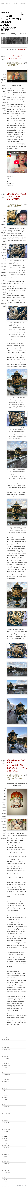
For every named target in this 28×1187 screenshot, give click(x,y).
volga (5, 839)
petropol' (4, 91)
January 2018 (6, 1145)
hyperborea (3, 252)
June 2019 (5, 1115)
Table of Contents (5, 8)
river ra (2, 272)
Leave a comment (25, 63)
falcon (2, 232)
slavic (4, 833)
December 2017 (6, 1147)
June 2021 (5, 1088)
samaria (4, 97)
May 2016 (5, 1179)
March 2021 (6, 1095)
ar (5, 219)
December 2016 (6, 1165)
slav (5, 832)
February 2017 (6, 1161)
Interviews (3, 6)
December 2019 (6, 1108)
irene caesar (3, 253)
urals (2, 301)
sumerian (4, 295)
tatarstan (4, 297)
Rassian (4, 264)
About (2, 3)
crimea (4, 80)
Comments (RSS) (7, 1039)
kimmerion (4, 88)
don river (2, 82)
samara (4, 281)
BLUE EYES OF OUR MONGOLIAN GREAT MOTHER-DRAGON (17, 765)
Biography (8, 3)
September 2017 (7, 1154)
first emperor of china (3, 807)
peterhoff (4, 260)
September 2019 (7, 1113)
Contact (15, 3)
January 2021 (6, 1097)
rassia (4, 93)
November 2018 (6, 1124)
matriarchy (4, 816)
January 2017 (6, 1163)
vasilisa (4, 305)
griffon (4, 250)
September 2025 (7, 1049)
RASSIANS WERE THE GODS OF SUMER (17, 196)
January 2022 (6, 1081)
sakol (5, 821)
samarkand (3, 283)
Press (13, 8)
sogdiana (4, 291)
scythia (4, 100)
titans (3, 298)
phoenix (2, 261)
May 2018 (5, 1136)
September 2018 (7, 1129)
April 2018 (5, 1138)
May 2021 (5, 1090)
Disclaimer (22, 3)
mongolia (2, 818)
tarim (5, 836)
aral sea (4, 221)
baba (5, 79)
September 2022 (7, 1074)
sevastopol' (3, 107)
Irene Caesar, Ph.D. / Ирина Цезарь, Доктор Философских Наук (14, 63)
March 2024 (6, 1056)
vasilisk (4, 306)
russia (4, 96)
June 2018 (5, 1133)
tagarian (4, 835)
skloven (4, 830)
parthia (4, 258)
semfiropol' (4, 105)
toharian (2, 838)
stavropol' (4, 108)
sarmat (4, 99)
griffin (2, 250)
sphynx (4, 292)
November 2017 (6, 1149)
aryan (4, 222)
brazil (2, 80)
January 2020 (6, 1106)
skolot (2, 832)
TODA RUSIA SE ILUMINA (14, 57)
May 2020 (5, 1099)
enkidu (4, 230)
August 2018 (6, 1131)
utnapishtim (3, 303)
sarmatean (4, 286)
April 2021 (5, 1092)
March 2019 (6, 1120)
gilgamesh (4, 243)
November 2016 (6, 1168)
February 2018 (6, 1143)
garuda (4, 239)
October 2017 (6, 1152)
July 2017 (5, 1156)
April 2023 (5, 1070)
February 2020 (6, 1104)
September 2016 (7, 1172)
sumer (4, 294)
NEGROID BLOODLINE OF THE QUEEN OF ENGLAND (14, 206)
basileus (2, 224)
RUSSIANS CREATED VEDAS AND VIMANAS (13, 65)
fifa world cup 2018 (4, 84)
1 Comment (25, 775)
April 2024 (5, 1054)
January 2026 (6, 1047)
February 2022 (6, 1079)
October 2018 (6, 1127)
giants (4, 241)
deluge (4, 229)
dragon (4, 799)
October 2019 (6, 1111)
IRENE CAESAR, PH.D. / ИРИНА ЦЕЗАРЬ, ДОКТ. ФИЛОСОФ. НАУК (11, 21)
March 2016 (6, 1181)
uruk (5, 301)
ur (5, 300)
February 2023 (6, 1072)
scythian (4, 102)
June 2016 (5, 1177)
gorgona (4, 249)
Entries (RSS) (6, 1037)
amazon (4, 76)
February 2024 (6, 1058)
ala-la (5, 790)
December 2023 (6, 1063)
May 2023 (5, 1067)
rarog (2, 263)
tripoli (5, 110)
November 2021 (6, 1083)
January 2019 (6, 1122)
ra (5, 261)
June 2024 (5, 1051)
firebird (4, 238)
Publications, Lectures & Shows (16, 6)
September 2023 (7, 1065)
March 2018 (6, 1140)
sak (1, 97)
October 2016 (6, 1170)
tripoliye (2, 111)
